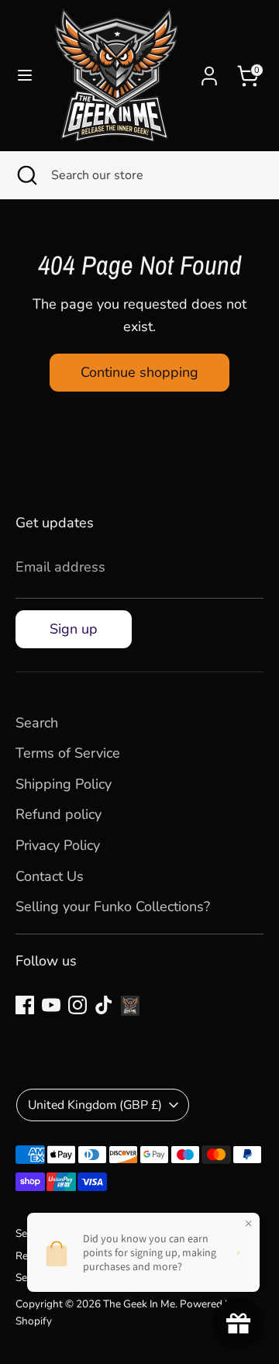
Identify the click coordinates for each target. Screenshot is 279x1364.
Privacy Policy (58, 845)
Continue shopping (139, 372)
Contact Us (50, 876)
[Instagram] (77, 1005)
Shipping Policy (64, 784)
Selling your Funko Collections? (113, 906)
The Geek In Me (139, 1304)
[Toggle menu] (24, 76)
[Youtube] (51, 1005)
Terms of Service (68, 753)
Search (37, 722)
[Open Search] (26, 175)
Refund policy (59, 814)
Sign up (74, 629)
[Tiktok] (104, 1005)
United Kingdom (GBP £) (95, 1105)
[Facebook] (25, 1005)
